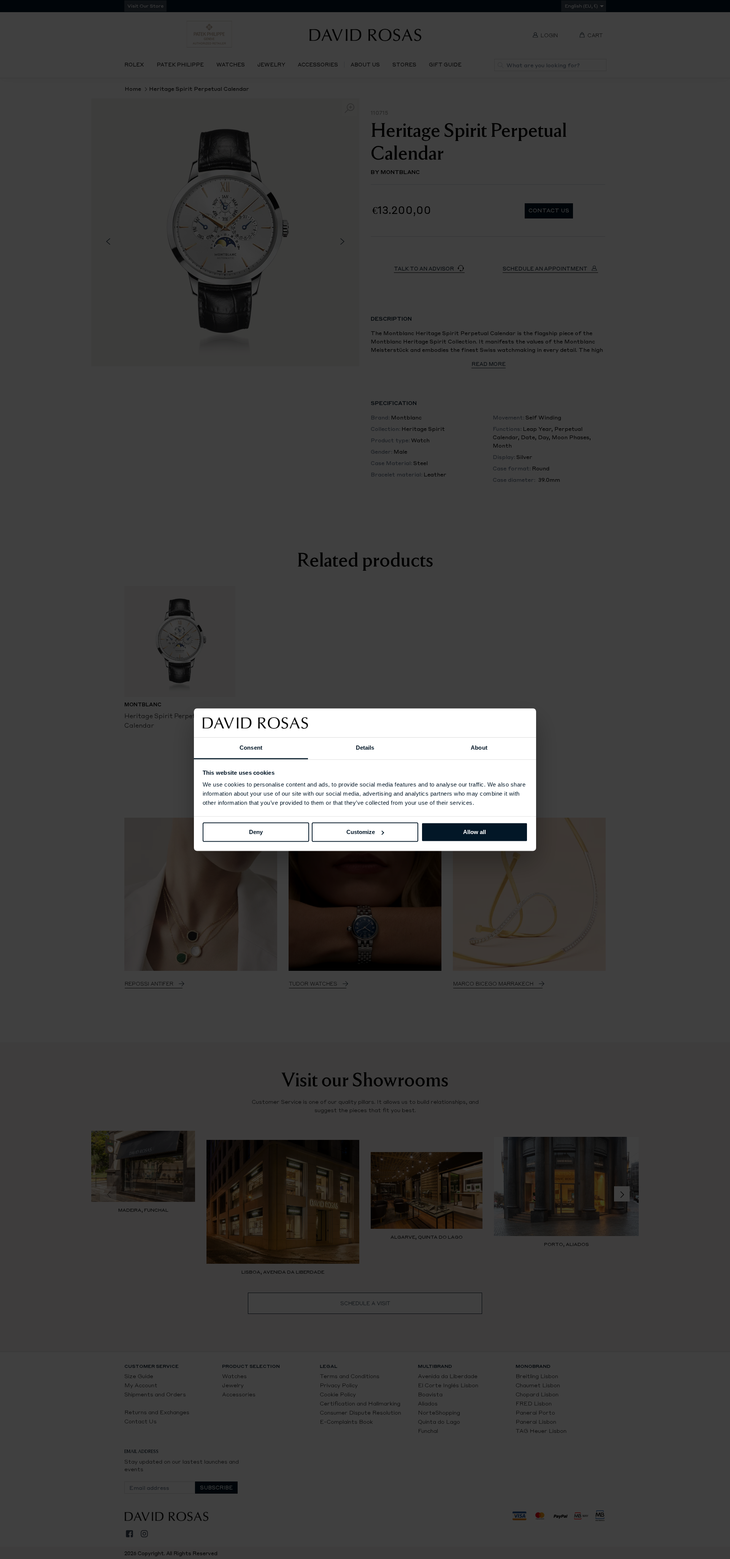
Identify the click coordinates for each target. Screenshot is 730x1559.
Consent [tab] (251, 748)
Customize (360, 832)
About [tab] (479, 748)
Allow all (474, 832)
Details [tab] (365, 748)
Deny (256, 832)
